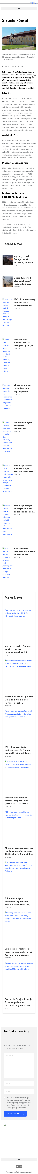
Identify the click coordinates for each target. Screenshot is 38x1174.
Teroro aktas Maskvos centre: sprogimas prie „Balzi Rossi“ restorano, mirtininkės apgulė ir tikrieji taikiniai (19, 804)
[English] (34, 3)
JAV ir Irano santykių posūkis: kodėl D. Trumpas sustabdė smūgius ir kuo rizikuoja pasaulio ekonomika (18, 753)
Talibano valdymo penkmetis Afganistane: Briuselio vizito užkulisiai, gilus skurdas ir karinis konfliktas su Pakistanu (17, 905)
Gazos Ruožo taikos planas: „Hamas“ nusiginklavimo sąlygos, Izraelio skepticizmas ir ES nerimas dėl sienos (19, 703)
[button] (19, 8)
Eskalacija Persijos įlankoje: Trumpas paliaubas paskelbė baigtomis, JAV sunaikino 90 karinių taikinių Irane (19, 1005)
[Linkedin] (20, 1166)
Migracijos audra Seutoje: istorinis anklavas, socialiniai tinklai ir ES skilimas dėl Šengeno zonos (24, 262)
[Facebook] (17, 1166)
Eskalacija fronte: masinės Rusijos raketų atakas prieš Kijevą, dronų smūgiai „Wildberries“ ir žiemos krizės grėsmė (18, 955)
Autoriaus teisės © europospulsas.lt (19, 1172)
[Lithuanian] (31, 3)
